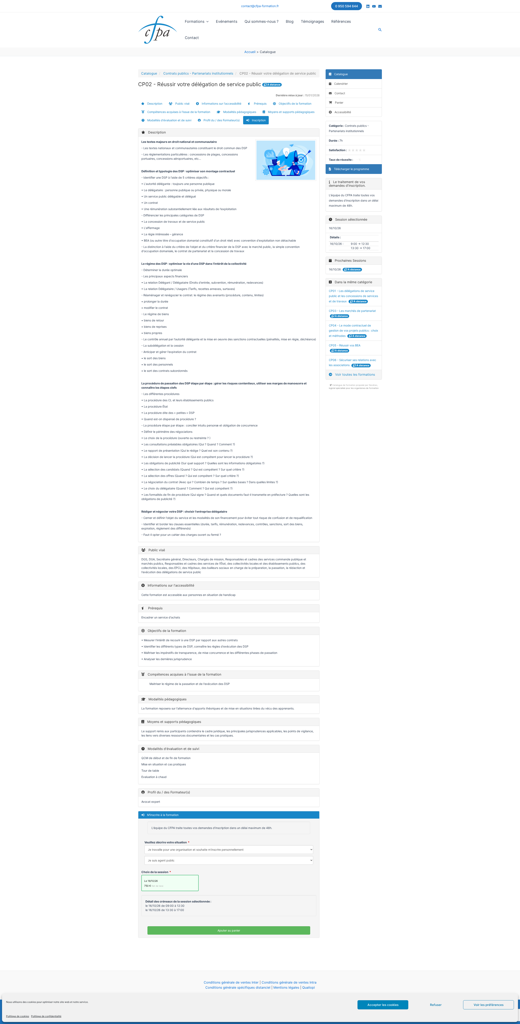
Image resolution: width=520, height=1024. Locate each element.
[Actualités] (380, 6)
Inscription (258, 120)
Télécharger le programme (351, 169)
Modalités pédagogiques (239, 112)
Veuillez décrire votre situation (165, 842)
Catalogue (149, 73)
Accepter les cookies (383, 1005)
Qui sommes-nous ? (261, 21)
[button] (346, 6)
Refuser (436, 1005)
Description (154, 103)
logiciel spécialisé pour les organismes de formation (354, 388)
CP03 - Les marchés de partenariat (352, 310)
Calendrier (340, 83)
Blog (290, 21)
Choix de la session (154, 872)
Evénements (226, 21)
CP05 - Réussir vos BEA (344, 345)
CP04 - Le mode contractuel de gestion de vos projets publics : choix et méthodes (353, 330)
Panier (339, 102)
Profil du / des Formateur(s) (221, 120)
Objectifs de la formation (294, 103)
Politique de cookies (17, 1016)
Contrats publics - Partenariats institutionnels (198, 73)
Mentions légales (286, 987)
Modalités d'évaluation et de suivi (168, 120)
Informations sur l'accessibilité (221, 103)
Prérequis (259, 103)
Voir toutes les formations (354, 374)
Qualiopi (308, 987)
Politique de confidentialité (46, 1016)
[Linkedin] (368, 6)
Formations (194, 21)
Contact (192, 38)
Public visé (182, 103)
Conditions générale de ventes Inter (231, 982)
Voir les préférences (489, 1005)
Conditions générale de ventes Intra (289, 982)
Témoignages (312, 21)
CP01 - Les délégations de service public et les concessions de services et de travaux (353, 296)
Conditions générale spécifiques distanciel (237, 987)
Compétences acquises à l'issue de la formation (178, 112)
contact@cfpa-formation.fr (260, 6)
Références (341, 21)
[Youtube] (374, 6)
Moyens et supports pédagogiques (290, 112)
